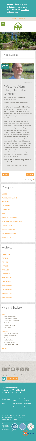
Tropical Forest (8, 238)
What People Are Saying (11, 344)
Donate (15, 407)
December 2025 (7, 286)
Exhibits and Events (16, 399)
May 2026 (5, 266)
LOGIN (13, 18)
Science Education (9, 230)
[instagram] (17, 369)
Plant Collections (9, 338)
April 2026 (5, 270)
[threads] (22, 369)
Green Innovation (5, 404)
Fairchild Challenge (9, 198)
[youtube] (13, 369)
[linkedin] (8, 369)
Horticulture (7, 226)
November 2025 (7, 290)
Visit (3, 314)
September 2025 (7, 298)
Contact (15, 419)
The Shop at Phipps (9, 325)
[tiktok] (27, 369)
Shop (25, 407)
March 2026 (6, 274)
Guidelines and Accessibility (11, 321)
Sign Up (11, 378)
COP (3, 214)
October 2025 (7, 294)
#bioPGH (5, 194)
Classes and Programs (27, 399)
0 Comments (28, 83)
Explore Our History (10, 335)
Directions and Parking (10, 318)
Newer (29, 175)
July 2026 (5, 258)
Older (6, 175)
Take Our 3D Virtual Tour (11, 333)
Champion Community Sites (12, 222)
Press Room (13, 415)
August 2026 (6, 254)
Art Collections (8, 340)
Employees (5, 202)
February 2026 (7, 278)
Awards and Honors (9, 342)
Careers (22, 415)
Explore (5, 331)
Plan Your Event (17, 403)
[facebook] (4, 369)
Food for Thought (9, 218)
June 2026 (5, 262)
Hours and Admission (10, 316)
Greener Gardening (9, 234)
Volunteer (6, 206)
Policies (20, 417)
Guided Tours (7, 323)
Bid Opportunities (8, 417)
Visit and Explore (12, 307)
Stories (4, 348)
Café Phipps (7, 327)
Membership (27, 403)
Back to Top (29, 180)
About (4, 415)
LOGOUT (22, 18)
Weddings (6, 210)
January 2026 (6, 282)
